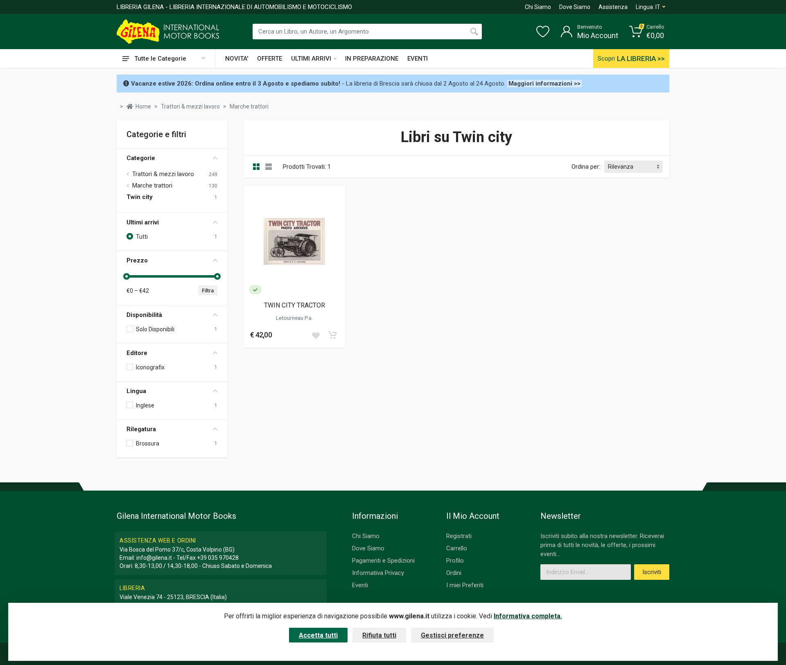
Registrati (459, 536)
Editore (136, 353)
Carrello (456, 548)
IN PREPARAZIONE (371, 58)
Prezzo (137, 260)
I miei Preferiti (464, 585)
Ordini (453, 573)
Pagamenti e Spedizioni (383, 560)
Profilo (455, 560)
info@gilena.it (154, 557)
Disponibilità (144, 315)
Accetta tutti (318, 635)
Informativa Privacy (378, 573)
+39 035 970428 (218, 557)
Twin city (139, 197)
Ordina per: (585, 166)
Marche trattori (152, 185)
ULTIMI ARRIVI (311, 58)
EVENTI (417, 58)
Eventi (360, 585)
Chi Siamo (538, 7)
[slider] (126, 276)
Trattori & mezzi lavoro (163, 174)
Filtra (208, 290)
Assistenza (613, 7)
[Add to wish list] (315, 335)
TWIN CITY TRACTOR (294, 305)
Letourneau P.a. (294, 317)
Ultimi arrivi (142, 222)
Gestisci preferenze (452, 635)
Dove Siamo (574, 7)
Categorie (140, 158)
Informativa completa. (528, 616)
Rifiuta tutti (379, 635)
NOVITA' (236, 58)
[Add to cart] (332, 335)
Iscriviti (651, 572)
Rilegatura (141, 429)
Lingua (136, 391)
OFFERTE (269, 58)
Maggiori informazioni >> (544, 83)
